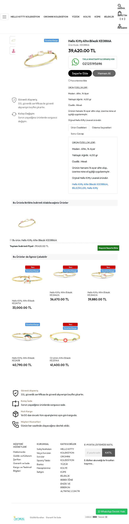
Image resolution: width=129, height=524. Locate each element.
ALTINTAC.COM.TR (70, 491)
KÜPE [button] (98, 16)
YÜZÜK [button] (76, 16)
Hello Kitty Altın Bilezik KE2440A (99, 293)
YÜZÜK (64, 464)
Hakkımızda (19, 451)
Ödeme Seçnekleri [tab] (101, 127)
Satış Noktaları (44, 449)
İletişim (40, 471)
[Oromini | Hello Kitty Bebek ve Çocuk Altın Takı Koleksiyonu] (19, 518)
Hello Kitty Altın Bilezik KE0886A (90, 184)
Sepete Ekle (80, 73)
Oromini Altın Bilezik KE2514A (60, 359)
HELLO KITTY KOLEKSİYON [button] (25, 16)
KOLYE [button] (87, 16)
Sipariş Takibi (43, 460)
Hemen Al (104, 73)
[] (122, 15)
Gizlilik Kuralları (37, 517)
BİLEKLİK (65, 475)
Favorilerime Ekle (78, 80)
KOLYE (63, 467)
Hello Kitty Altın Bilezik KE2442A (61, 293)
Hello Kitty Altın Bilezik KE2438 (23, 359)
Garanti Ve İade (53, 517)
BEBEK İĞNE (66, 479)
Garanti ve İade (21, 463)
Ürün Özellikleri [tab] (79, 127)
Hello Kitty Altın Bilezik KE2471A (23, 302)
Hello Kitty (92, 188)
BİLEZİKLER (79, 188)
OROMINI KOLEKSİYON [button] (56, 16)
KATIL (108, 452)
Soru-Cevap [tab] (77, 133)
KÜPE (63, 471)
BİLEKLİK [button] (109, 16)
